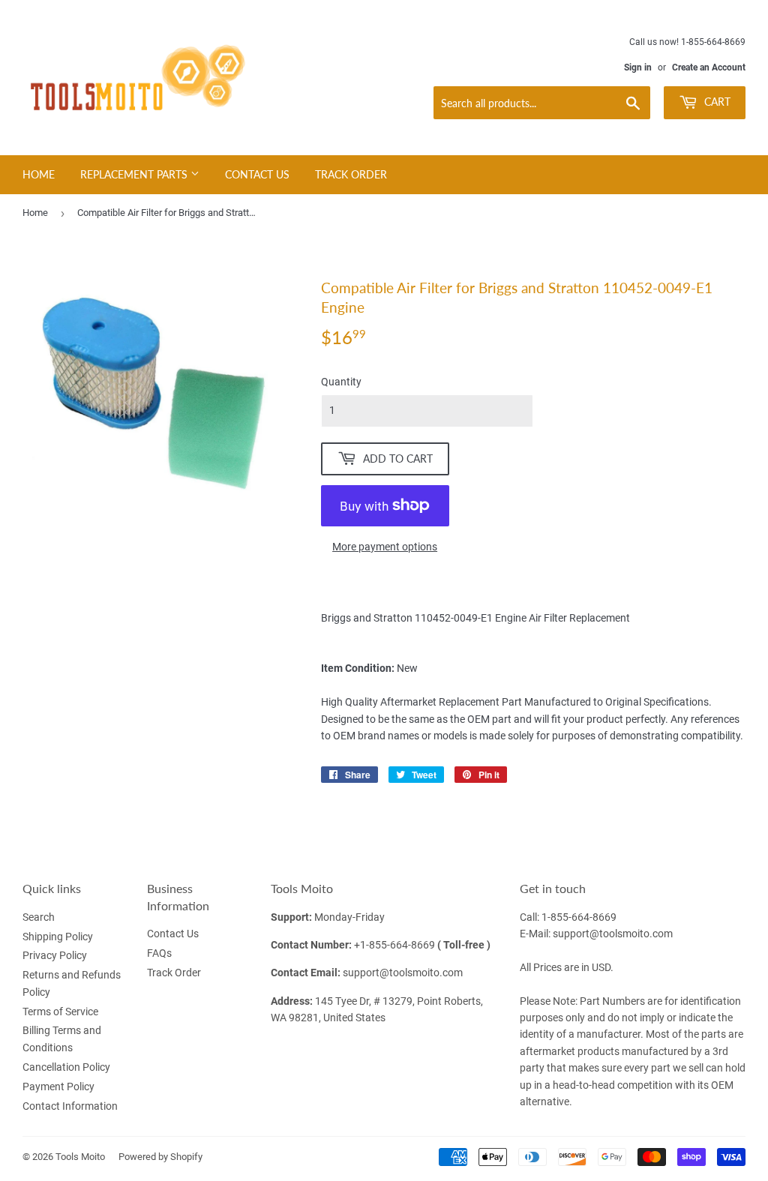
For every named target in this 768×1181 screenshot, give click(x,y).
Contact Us (257, 174)
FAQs (159, 953)
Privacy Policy (54, 955)
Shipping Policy (57, 937)
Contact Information (70, 1106)
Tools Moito (80, 1156)
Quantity (341, 382)
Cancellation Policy (66, 1067)
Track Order (351, 174)
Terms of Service (60, 1012)
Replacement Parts (135, 174)
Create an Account (709, 67)
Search (38, 917)
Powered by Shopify (160, 1156)
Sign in (638, 67)
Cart (715, 101)
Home (38, 174)
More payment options (384, 547)
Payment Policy (58, 1087)
